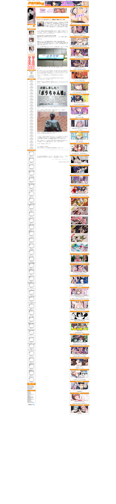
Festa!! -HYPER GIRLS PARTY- (59, 140)
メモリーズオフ (57, 24)
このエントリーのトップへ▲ (64, 161)
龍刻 (52, 140)
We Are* (48, 140)
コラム (61, 149)
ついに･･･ (53, 159)
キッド (38, 31)
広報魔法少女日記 (53, 138)
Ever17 (62, 24)
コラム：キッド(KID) (65, 149)
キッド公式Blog (57, 137)
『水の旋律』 (40, 137)
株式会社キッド (62, 22)
